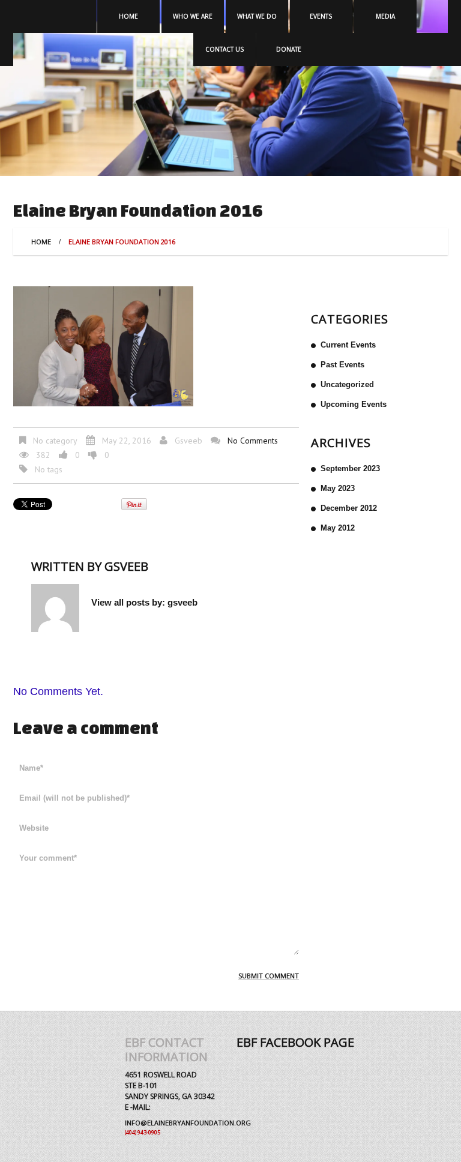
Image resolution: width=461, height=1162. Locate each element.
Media (385, 16)
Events (321, 16)
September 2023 (350, 468)
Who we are (192, 16)
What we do (257, 16)
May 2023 (338, 488)
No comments (252, 440)
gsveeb (188, 440)
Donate (288, 49)
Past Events (342, 364)
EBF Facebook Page (295, 1042)
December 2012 (349, 508)
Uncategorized (347, 384)
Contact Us (224, 49)
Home (128, 16)
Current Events (348, 344)
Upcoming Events (354, 404)
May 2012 (338, 527)
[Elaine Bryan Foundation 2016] (103, 346)
